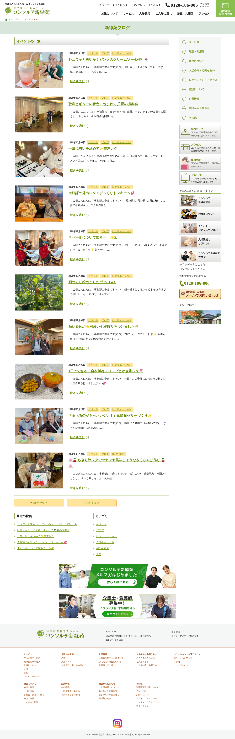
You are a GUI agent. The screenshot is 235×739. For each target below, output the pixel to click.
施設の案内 (118, 454)
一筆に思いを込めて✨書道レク (92, 148)
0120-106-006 (197, 283)
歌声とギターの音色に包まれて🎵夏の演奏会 (103, 104)
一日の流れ (29, 691)
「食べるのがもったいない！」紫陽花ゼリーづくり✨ (110, 415)
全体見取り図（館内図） (72, 665)
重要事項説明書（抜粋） (147, 687)
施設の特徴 (29, 687)
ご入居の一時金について (110, 662)
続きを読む (77, 81)
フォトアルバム (181, 665)
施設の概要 (29, 698)
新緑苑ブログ (105, 698)
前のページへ (40, 502)
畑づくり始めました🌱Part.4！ (92, 282)
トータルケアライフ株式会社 (185, 636)
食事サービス (30, 665)
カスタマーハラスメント (147, 702)
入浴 (26, 669)
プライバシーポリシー (146, 698)
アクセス (204, 13)
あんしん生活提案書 (108, 691)
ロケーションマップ (183, 658)
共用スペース (67, 662)
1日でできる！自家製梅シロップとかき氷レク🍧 (105, 371)
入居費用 (144, 13)
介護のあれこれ (105, 542)
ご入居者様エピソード (109, 687)
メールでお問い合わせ (202, 293)
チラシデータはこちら (112, 5)
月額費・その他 (106, 665)
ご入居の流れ (163, 13)
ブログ (13, 19)
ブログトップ (91, 502)
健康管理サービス (32, 662)
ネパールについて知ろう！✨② (92, 237)
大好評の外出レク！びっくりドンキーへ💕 (101, 193)
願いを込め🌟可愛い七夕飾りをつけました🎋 (103, 326)
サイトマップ (142, 706)
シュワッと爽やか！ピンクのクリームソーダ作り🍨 (108, 59)
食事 (98, 554)
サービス (128, 13)
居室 (63, 658)
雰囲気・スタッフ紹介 (34, 695)
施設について (109, 13)
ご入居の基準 (142, 662)
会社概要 (65, 687)
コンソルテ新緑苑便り (109, 695)
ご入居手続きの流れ (145, 658)
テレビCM (141, 691)
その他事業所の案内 (70, 695)
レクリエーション (121, 53)
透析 (26, 673)
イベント (23, 19)
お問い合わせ (142, 695)
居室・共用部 (185, 13)
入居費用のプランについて (111, 658)
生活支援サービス (32, 658)
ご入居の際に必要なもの (147, 665)
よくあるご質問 (31, 702)
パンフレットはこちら (145, 5)
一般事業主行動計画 (70, 691)
